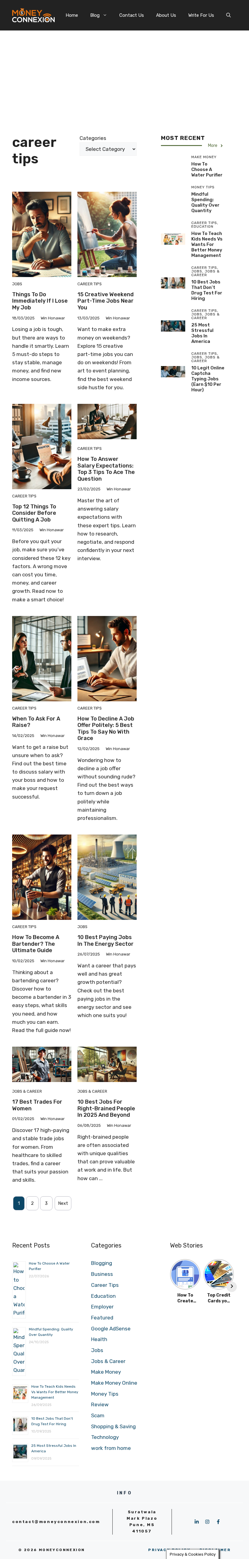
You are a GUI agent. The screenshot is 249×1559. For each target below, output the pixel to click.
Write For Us (201, 15)
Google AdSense (111, 1329)
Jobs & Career (27, 1091)
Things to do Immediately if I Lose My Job (40, 301)
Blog (95, 15)
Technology (105, 1437)
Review (100, 1404)
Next (63, 1203)
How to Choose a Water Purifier (207, 169)
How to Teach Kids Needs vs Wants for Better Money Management (207, 244)
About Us (166, 15)
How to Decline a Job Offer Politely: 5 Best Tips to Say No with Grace (105, 728)
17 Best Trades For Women (37, 1105)
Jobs (17, 284)
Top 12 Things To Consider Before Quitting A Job (34, 513)
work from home (111, 1448)
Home (72, 15)
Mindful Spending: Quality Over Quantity (205, 202)
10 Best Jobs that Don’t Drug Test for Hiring (206, 290)
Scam (97, 1415)
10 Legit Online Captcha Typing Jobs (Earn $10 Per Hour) (207, 379)
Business (102, 1274)
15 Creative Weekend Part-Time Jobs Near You (105, 301)
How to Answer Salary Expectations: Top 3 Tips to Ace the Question (106, 469)
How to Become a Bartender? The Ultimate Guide (35, 944)
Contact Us (131, 15)
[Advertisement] (124, 76)
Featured (102, 1318)
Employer (102, 1307)
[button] (228, 15)
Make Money (106, 1372)
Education (103, 1296)
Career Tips (89, 284)
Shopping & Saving (113, 1426)
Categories (93, 138)
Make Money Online (114, 1383)
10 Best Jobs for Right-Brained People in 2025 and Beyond (106, 1108)
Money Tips (104, 1394)
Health (99, 1339)
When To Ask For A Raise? (36, 722)
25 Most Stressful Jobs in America (202, 333)
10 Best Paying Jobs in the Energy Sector (105, 940)
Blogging (101, 1263)
